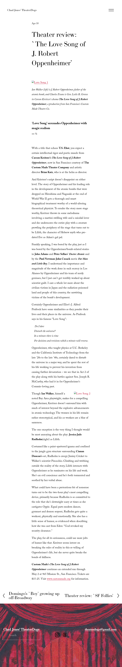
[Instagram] (57, 634)
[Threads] (64, 634)
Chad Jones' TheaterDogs (22, 10)
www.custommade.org (59, 579)
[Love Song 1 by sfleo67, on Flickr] (40, 83)
